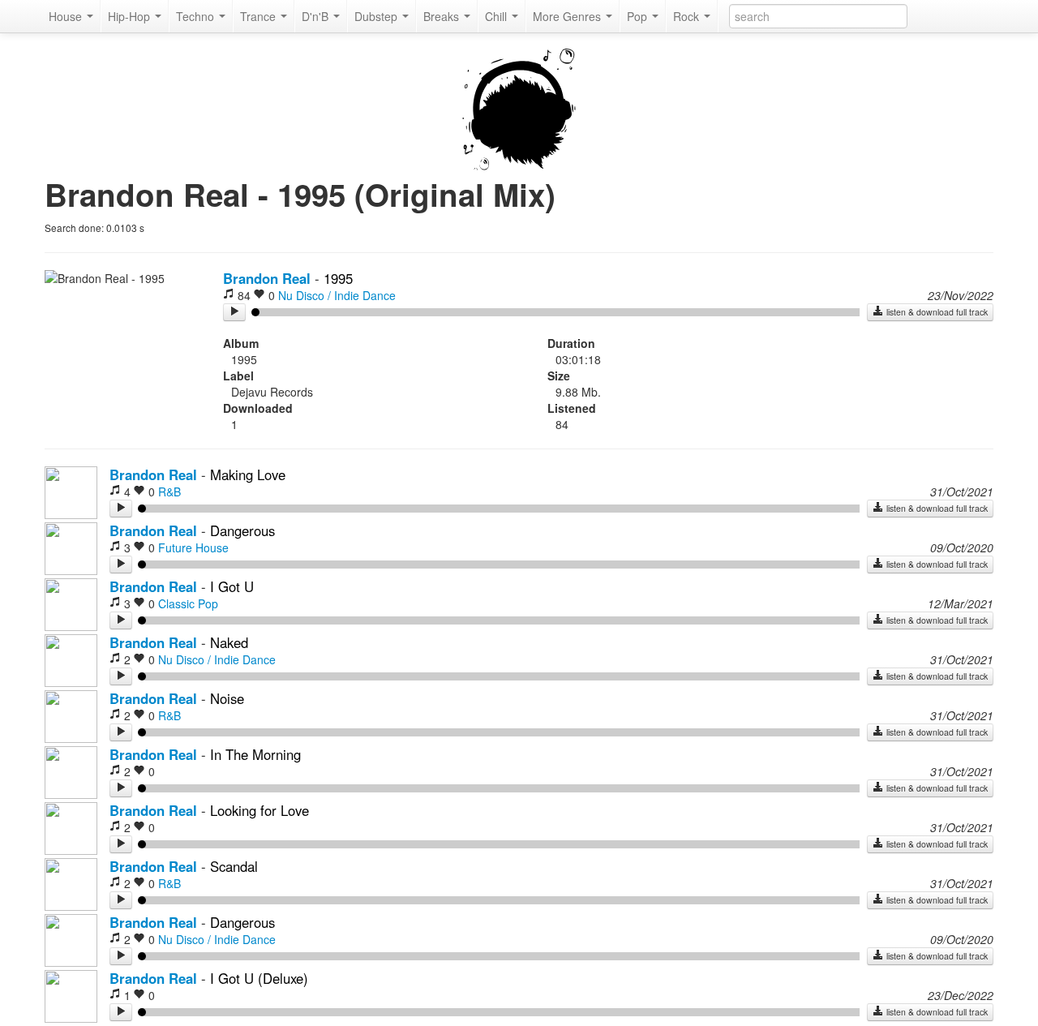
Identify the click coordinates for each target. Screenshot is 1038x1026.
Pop (638, 16)
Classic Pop (188, 603)
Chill (497, 16)
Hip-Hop (130, 16)
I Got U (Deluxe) (259, 978)
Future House (193, 547)
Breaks (442, 16)
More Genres (568, 16)
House (67, 16)
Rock (687, 16)
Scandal (234, 866)
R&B (169, 491)
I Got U (232, 586)
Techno (196, 16)
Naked (229, 642)
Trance (259, 16)
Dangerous (242, 530)
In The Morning (255, 754)
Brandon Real (267, 278)
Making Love (247, 474)
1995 (338, 278)
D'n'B (317, 16)
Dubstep (377, 16)
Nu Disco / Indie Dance (337, 295)
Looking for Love (259, 810)
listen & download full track (936, 312)
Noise (227, 698)
